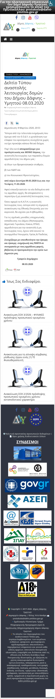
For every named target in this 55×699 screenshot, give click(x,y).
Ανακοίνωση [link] (20, 107)
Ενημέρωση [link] (11, 107)
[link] (52, 3)
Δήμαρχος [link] (13, 114)
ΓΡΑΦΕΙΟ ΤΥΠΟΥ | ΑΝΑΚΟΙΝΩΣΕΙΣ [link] (18, 74)
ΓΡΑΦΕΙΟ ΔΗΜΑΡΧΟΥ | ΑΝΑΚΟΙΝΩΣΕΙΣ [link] (20, 78)
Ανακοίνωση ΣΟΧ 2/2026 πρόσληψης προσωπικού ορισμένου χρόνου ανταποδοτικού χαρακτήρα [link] (24, 396)
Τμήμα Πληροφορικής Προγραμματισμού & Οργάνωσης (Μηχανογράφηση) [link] (25, 624)
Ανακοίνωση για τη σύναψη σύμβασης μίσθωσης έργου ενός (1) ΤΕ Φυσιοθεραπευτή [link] (25, 357)
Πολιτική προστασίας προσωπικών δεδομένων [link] (27, 433)
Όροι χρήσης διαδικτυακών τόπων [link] (29, 436)
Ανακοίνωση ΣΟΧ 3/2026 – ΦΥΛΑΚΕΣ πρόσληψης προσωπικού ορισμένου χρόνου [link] (24, 317)
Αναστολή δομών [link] (26, 111)
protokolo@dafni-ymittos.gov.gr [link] (34, 10)
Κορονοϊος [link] (15, 111)
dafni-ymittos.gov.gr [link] (27, 681)
